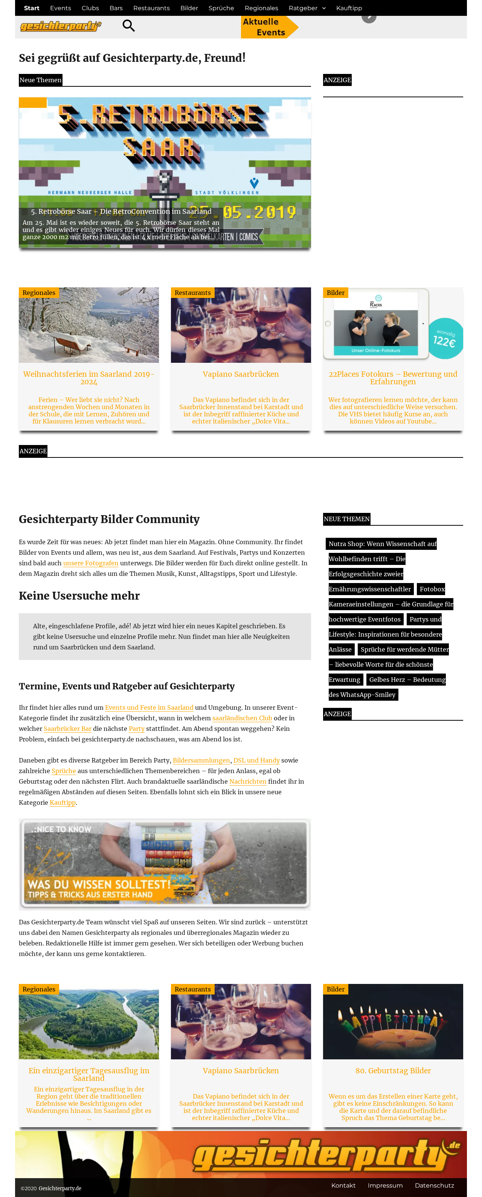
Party (137, 728)
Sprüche (221, 8)
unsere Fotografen (91, 563)
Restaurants (151, 8)
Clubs (90, 8)
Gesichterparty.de (60, 1188)
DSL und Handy (256, 760)
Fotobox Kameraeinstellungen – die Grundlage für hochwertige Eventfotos (391, 604)
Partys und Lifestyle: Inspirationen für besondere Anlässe (385, 634)
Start (32, 8)
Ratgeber (303, 8)
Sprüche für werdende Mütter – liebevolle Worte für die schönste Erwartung (389, 664)
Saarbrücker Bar (68, 728)
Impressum (385, 1185)
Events (60, 8)
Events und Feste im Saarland (149, 707)
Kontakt (343, 1185)
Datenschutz (434, 1185)
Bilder (189, 8)
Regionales (261, 8)
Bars (116, 8)
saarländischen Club (242, 718)
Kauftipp (349, 8)
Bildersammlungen (201, 760)
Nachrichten (248, 781)
